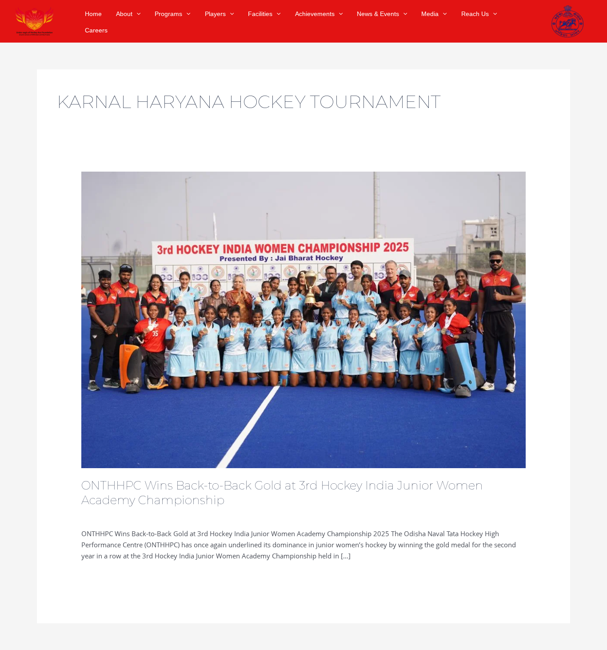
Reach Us (475, 13)
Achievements (315, 13)
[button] (136, 14)
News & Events (378, 13)
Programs (168, 13)
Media (430, 13)
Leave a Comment (108, 514)
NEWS (152, 514)
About (124, 13)
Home (93, 13)
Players (215, 13)
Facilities (260, 13)
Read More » (100, 576)
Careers (96, 30)
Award (174, 514)
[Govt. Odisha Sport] (567, 18)
